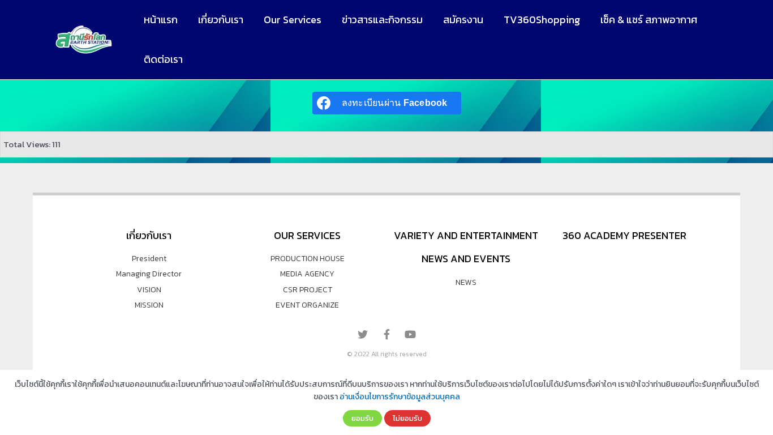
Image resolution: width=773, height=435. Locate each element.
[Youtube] (410, 334)
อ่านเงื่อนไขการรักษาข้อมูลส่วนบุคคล (400, 397)
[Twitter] (363, 334)
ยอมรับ (362, 418)
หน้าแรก (161, 19)
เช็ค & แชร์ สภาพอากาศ (648, 19)
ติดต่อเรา (163, 59)
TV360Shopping (542, 19)
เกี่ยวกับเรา (220, 19)
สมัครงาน (463, 19)
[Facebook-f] (386, 334)
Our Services (292, 19)
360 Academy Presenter (624, 235)
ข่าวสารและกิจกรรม (382, 19)
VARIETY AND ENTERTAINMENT (466, 235)
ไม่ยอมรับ (407, 418)
